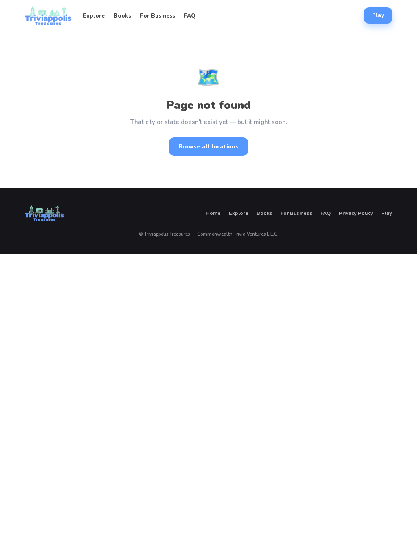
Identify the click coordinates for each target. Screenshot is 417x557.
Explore (94, 16)
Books (122, 16)
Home (213, 213)
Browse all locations (208, 146)
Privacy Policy (356, 213)
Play (378, 15)
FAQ (189, 16)
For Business (157, 16)
